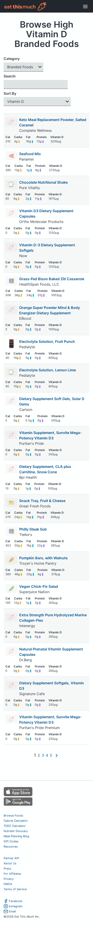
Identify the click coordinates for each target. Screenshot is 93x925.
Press (7, 868)
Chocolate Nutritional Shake (43, 182)
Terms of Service (15, 889)
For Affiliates (12, 873)
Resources (11, 846)
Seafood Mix (30, 154)
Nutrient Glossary (16, 831)
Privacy (9, 879)
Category (12, 58)
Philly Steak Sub (33, 529)
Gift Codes (11, 841)
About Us (10, 863)
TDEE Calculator (15, 826)
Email (12, 911)
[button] (23, 67)
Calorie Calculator (16, 820)
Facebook (15, 901)
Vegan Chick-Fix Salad (38, 586)
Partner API (11, 858)
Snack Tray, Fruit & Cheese (42, 500)
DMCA (8, 884)
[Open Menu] (85, 6)
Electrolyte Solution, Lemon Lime (47, 370)
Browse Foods (13, 815)
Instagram (15, 906)
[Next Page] (56, 755)
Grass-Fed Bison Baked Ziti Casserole (51, 279)
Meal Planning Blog (16, 836)
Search (10, 76)
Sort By (10, 93)
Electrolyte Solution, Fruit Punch (47, 341)
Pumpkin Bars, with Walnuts (43, 558)
